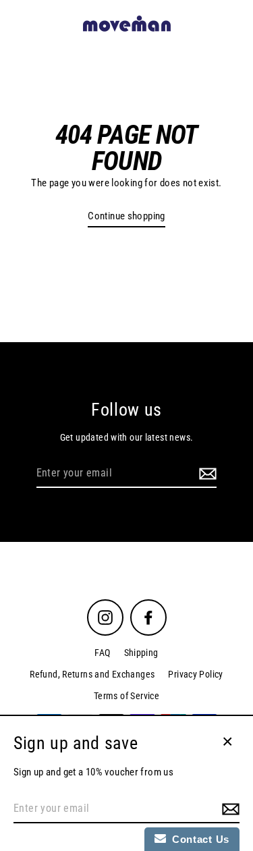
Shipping (141, 652)
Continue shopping (126, 216)
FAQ (102, 652)
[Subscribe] (206, 474)
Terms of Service (126, 695)
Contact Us (197, 839)
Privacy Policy (195, 674)
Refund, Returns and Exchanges (92, 674)
